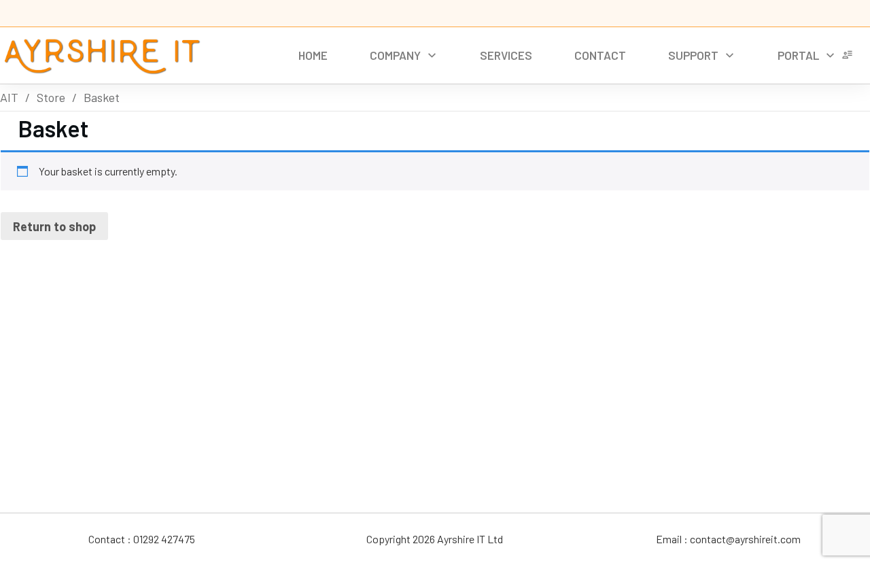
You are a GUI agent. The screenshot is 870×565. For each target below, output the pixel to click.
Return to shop (54, 226)
